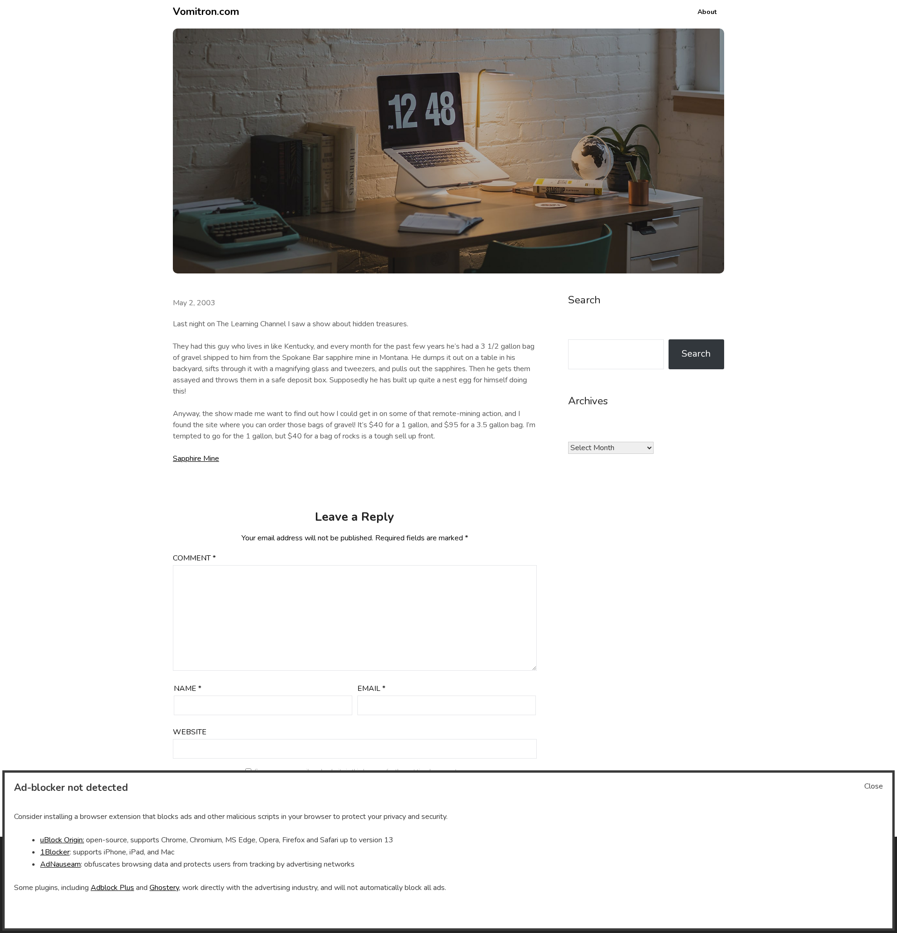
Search (696, 353)
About (707, 11)
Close (873, 786)
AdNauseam (60, 864)
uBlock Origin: (62, 840)
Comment (194, 558)
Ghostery (164, 888)
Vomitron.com (206, 12)
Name (187, 688)
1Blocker (55, 852)
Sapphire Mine (196, 458)
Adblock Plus (112, 888)
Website (189, 732)
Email (371, 688)
